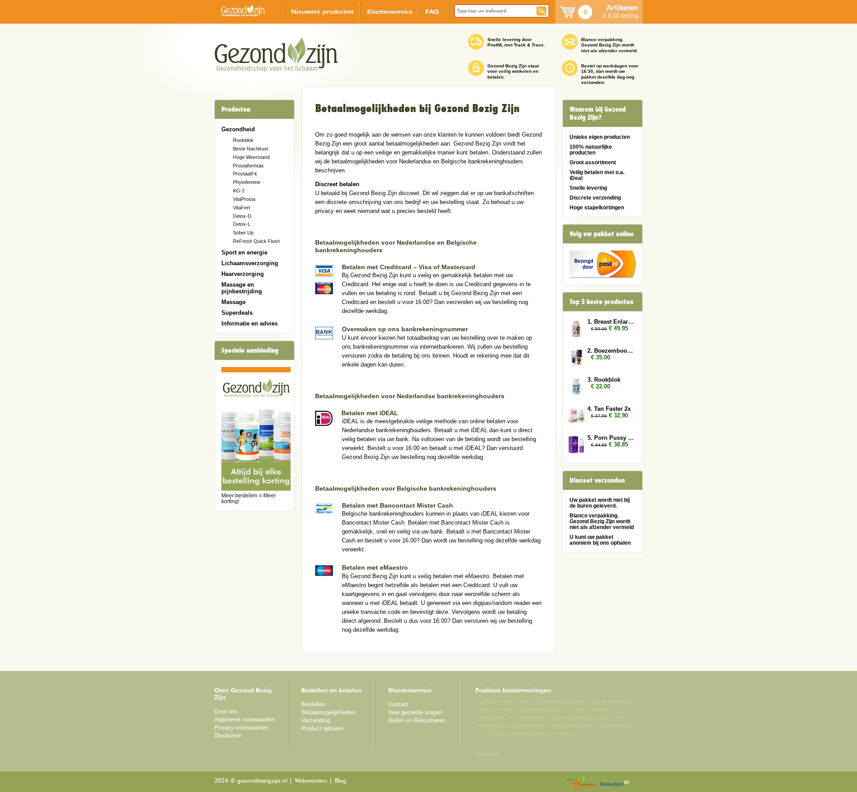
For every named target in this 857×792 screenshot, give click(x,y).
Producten (235, 109)
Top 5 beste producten (601, 302)
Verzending (315, 720)
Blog (340, 781)
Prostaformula (248, 165)
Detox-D (242, 216)
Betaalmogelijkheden (328, 712)
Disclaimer (227, 735)
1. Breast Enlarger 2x (610, 321)
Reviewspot (614, 782)
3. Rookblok (603, 379)
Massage (233, 302)
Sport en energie (244, 252)
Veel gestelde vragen (415, 712)
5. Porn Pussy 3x (610, 437)
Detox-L (241, 224)
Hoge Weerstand (251, 157)
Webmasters (311, 781)
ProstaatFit (245, 173)
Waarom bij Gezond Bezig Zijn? (598, 113)
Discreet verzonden (597, 480)
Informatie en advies (249, 323)
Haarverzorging (242, 274)
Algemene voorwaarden (244, 719)
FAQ (432, 11)
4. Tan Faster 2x (609, 408)
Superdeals (237, 312)
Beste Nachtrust (250, 148)
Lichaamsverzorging (249, 263)
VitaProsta (244, 199)
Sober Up (243, 232)
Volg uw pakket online (602, 234)
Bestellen (313, 704)
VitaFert (241, 207)
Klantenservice (389, 11)
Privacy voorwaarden (241, 727)
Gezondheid (238, 129)
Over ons (226, 711)
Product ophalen (322, 728)
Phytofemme (246, 182)
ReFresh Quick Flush (256, 241)
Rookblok (243, 140)
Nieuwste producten (322, 11)
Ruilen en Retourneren (416, 720)
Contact (398, 704)
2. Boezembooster (610, 350)
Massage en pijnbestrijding (241, 288)
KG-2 (239, 190)
